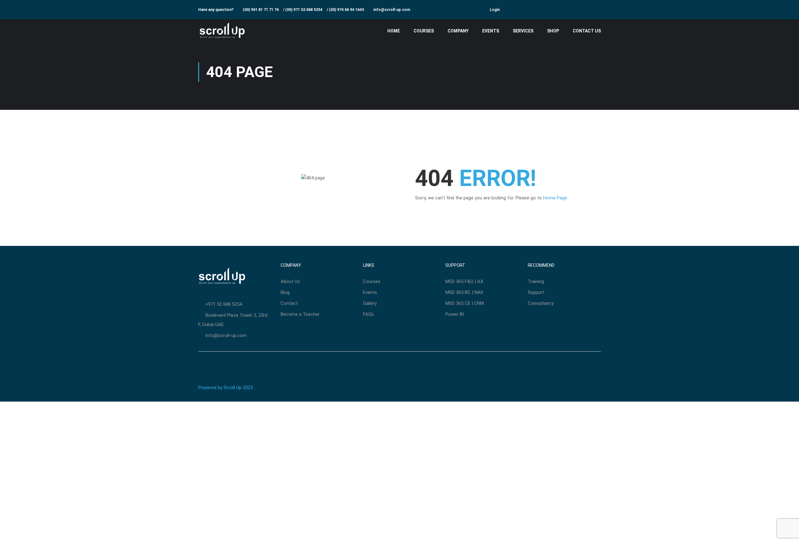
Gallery (370, 303)
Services (523, 30)
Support (536, 292)
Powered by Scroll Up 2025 (225, 387)
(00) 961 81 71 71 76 (261, 9)
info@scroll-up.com (391, 9)
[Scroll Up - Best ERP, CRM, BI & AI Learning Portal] (222, 30)
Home (393, 30)
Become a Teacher (300, 314)
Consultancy (541, 303)
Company (458, 30)
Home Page (555, 198)
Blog (285, 292)
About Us (290, 281)
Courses (424, 30)
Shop (553, 30)
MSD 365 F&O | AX (464, 281)
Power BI (454, 314)
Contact (289, 303)
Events (490, 30)
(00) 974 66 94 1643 (346, 9)
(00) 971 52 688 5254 (303, 9)
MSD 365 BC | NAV (464, 292)
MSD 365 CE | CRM (464, 303)
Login (495, 9)
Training (536, 281)
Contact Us (587, 30)
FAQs (368, 314)
